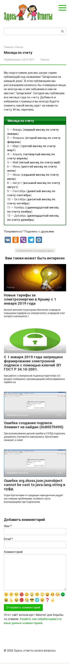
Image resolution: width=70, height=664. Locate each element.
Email (8, 539)
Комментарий (13, 552)
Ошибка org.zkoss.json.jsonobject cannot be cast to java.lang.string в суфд (34, 484)
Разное (45, 59)
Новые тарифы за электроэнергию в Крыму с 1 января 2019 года (30, 299)
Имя (8, 526)
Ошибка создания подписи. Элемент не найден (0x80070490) (33, 425)
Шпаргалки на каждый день (36, 250)
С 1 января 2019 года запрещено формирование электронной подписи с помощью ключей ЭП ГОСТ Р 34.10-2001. (33, 363)
